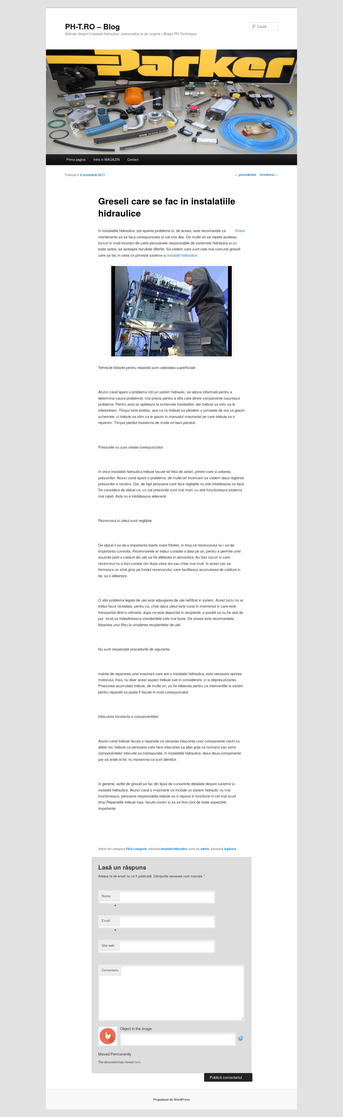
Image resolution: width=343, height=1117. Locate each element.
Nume (109, 897)
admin (204, 848)
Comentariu (110, 970)
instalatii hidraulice (174, 848)
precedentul (245, 174)
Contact (133, 159)
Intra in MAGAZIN (106, 159)
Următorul (269, 174)
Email (109, 921)
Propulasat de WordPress (171, 1099)
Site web (108, 945)
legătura (230, 848)
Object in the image (136, 1028)
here (137, 1062)
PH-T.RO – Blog (92, 26)
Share (240, 230)
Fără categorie (136, 848)
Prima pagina (75, 159)
